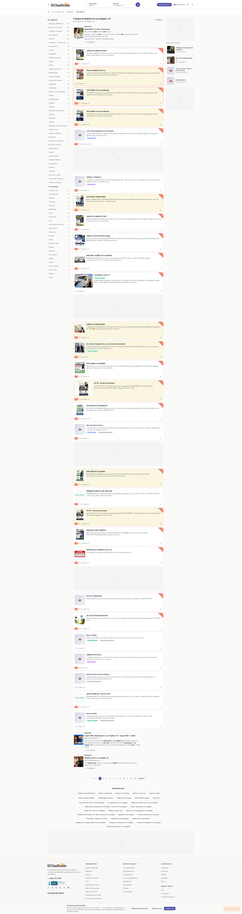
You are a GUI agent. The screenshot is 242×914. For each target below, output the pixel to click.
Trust (87, 881)
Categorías (164, 878)
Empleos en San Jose (139, 793)
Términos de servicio (92, 878)
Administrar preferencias (140, 908)
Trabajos (88, 874)
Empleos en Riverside (105, 793)
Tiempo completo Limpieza (86, 798)
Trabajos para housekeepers (120, 818)
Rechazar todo (157, 908)
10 (131, 778)
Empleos (71, 12)
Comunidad (164, 868)
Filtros (160, 20)
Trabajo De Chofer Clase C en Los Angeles (144, 802)
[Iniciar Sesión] (192, 5)
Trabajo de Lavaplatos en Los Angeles (149, 822)
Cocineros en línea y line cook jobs (148, 814)
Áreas (163, 881)
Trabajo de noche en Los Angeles (94, 810)
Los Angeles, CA (59, 12)
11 (135, 778)
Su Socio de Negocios (130, 878)
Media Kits (88, 871)
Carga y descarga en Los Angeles (141, 806)
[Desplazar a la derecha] (161, 793)
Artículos (163, 874)
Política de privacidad (92, 888)
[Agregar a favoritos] (160, 64)
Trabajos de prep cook (115, 810)
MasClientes (127, 881)
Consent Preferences (168, 897)
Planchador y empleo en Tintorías (96, 818)
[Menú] (48, 5)
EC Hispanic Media (129, 868)
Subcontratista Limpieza (142, 798)
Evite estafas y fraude (92, 885)
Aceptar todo (169, 908)
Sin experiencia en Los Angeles (118, 802)
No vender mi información (93, 898)
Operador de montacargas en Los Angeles (139, 810)
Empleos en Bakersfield (156, 793)
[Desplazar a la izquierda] (74, 793)
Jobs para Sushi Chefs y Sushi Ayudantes (92, 802)
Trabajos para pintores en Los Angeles (118, 826)
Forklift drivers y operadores (141, 818)
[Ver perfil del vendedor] (76, 197)
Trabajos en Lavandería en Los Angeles (121, 822)
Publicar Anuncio (164, 4)
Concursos (164, 871)
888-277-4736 (55, 878)
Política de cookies (91, 891)
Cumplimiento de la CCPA (93, 895)
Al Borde (126, 888)
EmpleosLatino (127, 874)
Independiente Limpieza (105, 798)
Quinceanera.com (128, 871)
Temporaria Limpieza (159, 798)
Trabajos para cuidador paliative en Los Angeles (90, 822)
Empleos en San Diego (122, 793)
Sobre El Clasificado (91, 868)
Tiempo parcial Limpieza (124, 798)
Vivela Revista (127, 891)
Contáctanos (165, 893)
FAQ (162, 890)
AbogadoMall (127, 885)
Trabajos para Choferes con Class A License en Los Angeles (96, 814)
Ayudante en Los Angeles (126, 814)
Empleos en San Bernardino (86, 793)
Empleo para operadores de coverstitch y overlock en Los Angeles (106, 806)
